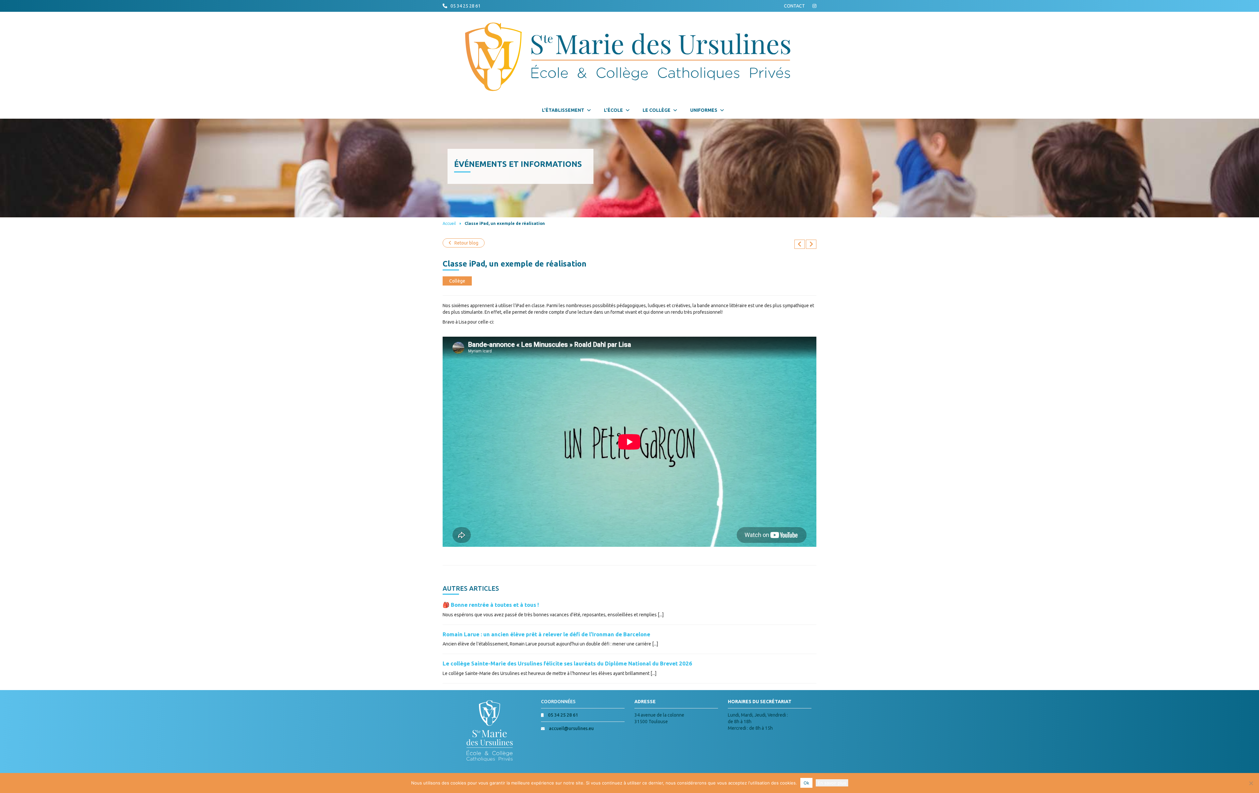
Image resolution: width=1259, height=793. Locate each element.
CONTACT (794, 6)
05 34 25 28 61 (465, 6)
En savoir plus (832, 782)
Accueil (449, 223)
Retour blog (466, 243)
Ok (806, 782)
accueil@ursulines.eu (571, 728)
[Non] (1251, 783)
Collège (457, 281)
